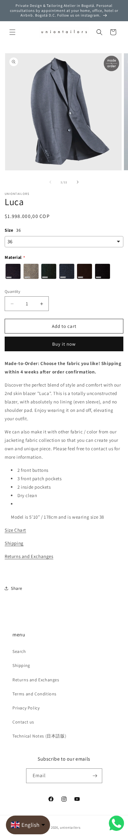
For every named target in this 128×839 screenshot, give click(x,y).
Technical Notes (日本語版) (39, 736)
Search (19, 651)
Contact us (23, 722)
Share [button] (16, 588)
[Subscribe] (95, 775)
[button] (12, 32)
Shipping (14, 543)
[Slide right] (78, 182)
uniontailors (70, 827)
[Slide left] (50, 182)
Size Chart (15, 530)
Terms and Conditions (34, 694)
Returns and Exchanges (29, 556)
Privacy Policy (25, 708)
